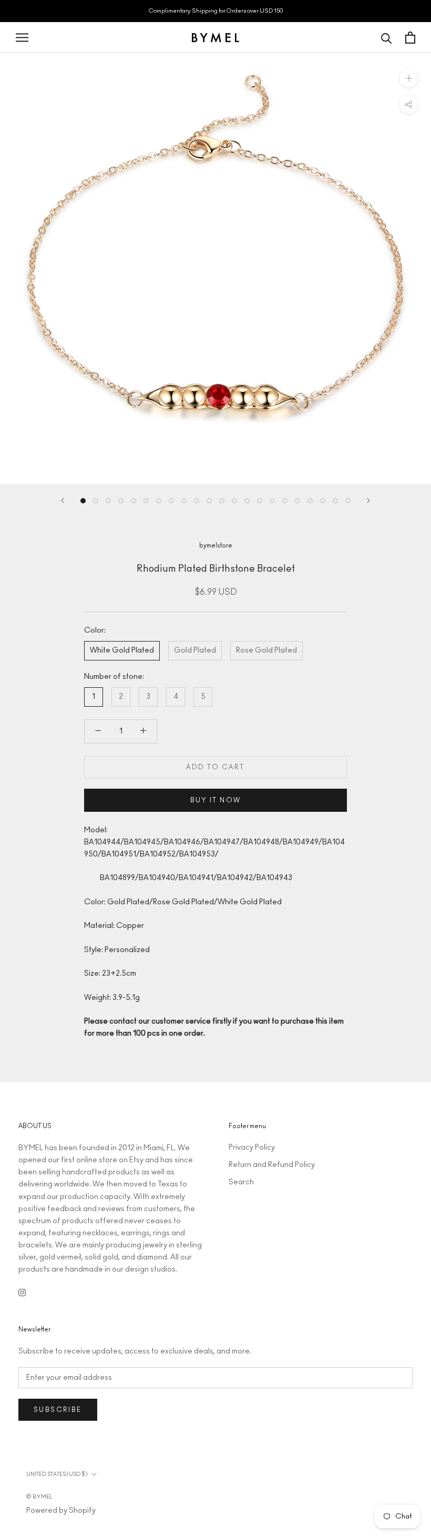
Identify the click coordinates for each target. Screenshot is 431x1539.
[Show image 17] (285, 500)
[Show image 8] (171, 500)
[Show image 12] (221, 500)
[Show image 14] (247, 500)
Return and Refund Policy (272, 1165)
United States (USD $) (56, 1474)
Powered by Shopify (61, 1510)
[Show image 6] (146, 500)
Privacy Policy (252, 1147)
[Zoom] (408, 78)
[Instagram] (22, 1292)
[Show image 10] (196, 500)
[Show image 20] (322, 500)
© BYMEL (39, 1497)
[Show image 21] (335, 500)
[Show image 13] (234, 500)
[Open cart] (410, 38)
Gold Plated (195, 650)
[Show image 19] (310, 500)
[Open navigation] (22, 37)
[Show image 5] (133, 500)
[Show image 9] (184, 500)
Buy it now (215, 800)
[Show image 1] (83, 500)
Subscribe (58, 1410)
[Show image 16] (272, 500)
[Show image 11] (209, 500)
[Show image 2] (95, 500)
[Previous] (62, 500)
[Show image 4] (121, 500)
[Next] (368, 500)
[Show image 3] (108, 500)
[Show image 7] (158, 500)
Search (241, 1182)
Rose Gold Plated (266, 650)
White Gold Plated (122, 650)
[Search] (386, 37)
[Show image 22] (348, 500)
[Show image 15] (259, 500)
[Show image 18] (297, 500)
